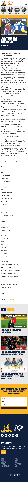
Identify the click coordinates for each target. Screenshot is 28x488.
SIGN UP (3, 452)
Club (16, 466)
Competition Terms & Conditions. (14, 474)
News (16, 462)
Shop (16, 458)
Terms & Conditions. (12, 473)
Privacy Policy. (6, 473)
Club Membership (5, 466)
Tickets (16, 460)
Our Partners (18, 464)
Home (2, 460)
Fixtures (3, 464)
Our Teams (3, 462)
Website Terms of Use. (20, 473)
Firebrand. (16, 475)
